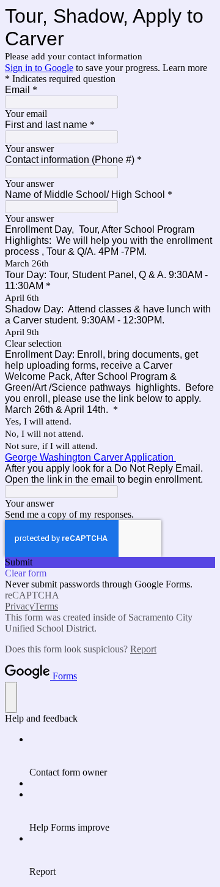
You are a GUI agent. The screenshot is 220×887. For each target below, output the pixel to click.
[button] (110, 343)
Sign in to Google (39, 67)
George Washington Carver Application (90, 457)
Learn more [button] (185, 67)
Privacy (19, 606)
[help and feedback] (11, 697)
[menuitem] (122, 756)
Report (143, 649)
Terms (46, 606)
